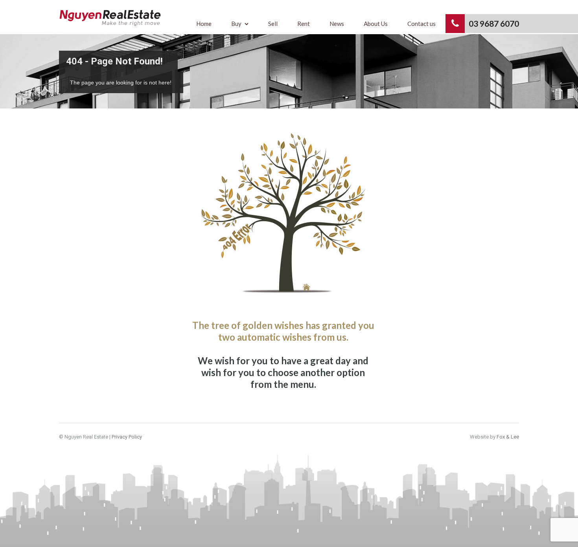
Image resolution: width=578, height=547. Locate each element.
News (336, 23)
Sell (273, 23)
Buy (236, 23)
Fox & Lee (508, 437)
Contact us (421, 23)
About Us (376, 23)
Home (204, 23)
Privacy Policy (127, 437)
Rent (303, 23)
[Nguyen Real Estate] (110, 21)
